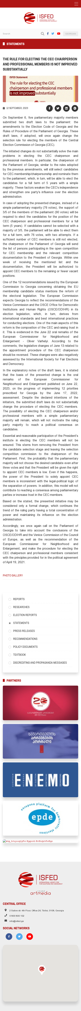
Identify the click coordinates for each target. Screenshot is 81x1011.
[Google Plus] (75, 108)
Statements (21, 623)
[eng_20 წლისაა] (40, 703)
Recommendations (25, 639)
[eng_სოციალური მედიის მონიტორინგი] (40, 841)
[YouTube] (58, 33)
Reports (19, 599)
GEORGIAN (70, 34)
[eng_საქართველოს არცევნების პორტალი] (40, 741)
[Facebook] (48, 33)
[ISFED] (40, 878)
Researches (21, 607)
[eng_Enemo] (40, 779)
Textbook (19, 654)
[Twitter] (52, 33)
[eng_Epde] (40, 818)
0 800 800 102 (16, 916)
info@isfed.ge (16, 921)
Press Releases (24, 631)
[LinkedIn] (66, 108)
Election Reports (25, 615)
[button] (42, 970)
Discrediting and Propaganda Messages (40, 662)
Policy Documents (25, 647)
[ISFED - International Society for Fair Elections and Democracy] (40, 14)
